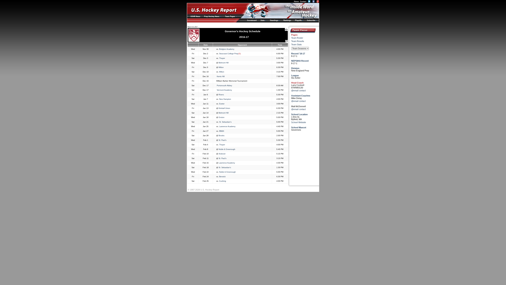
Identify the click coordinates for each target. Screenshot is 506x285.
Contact (303, 2)
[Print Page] (286, 29)
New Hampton (225, 99)
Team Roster (297, 38)
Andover (222, 154)
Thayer (222, 58)
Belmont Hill (223, 63)
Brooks (221, 135)
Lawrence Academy (227, 126)
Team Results (297, 41)
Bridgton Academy (226, 49)
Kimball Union (224, 108)
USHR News (195, 16)
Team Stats (296, 44)
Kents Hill (220, 76)
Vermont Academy (224, 90)
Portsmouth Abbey (224, 85)
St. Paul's (222, 140)
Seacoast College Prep (228, 54)
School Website (298, 122)
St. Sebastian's (225, 122)
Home (296, 2)
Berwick (222, 176)
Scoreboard (252, 20)
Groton (221, 117)
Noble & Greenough (226, 149)
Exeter (222, 104)
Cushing (222, 181)
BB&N (221, 131)
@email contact (298, 90)
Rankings (287, 20)
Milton (221, 67)
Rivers (221, 95)
